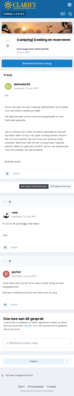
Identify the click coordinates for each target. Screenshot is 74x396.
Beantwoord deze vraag (37, 63)
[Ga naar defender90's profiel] (8, 86)
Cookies (51, 386)
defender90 (42, 48)
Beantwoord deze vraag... (24, 342)
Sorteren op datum (60, 186)
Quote (16, 173)
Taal (20, 386)
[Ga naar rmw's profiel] (6, 214)
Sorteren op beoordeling (34, 186)
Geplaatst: (26, 88)
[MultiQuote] (7, 173)
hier (25, 223)
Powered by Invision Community (37, 391)
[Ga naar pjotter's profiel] (6, 274)
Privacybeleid (36, 386)
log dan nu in (31, 325)
